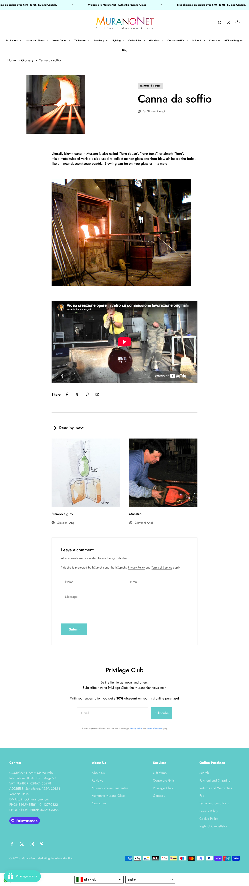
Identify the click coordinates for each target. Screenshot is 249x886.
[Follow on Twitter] (22, 844)
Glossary (27, 60)
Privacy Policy (136, 567)
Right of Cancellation (213, 826)
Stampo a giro (62, 513)
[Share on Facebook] (67, 394)
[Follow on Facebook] (12, 844)
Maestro (135, 513)
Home (11, 60)
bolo (191, 158)
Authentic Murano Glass (108, 795)
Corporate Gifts (163, 780)
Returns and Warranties (215, 788)
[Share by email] (97, 394)
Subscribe (162, 713)
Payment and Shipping (215, 780)
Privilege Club (163, 788)
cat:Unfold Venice (150, 86)
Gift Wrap (160, 772)
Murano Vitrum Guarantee (110, 788)
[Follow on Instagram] (31, 844)
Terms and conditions (214, 803)
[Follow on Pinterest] (41, 844)
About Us (98, 772)
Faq (201, 795)
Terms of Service (162, 567)
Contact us (99, 803)
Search (204, 772)
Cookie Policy (208, 818)
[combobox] (99, 879)
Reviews (97, 780)
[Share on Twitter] (77, 394)
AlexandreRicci (64, 858)
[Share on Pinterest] (87, 394)
